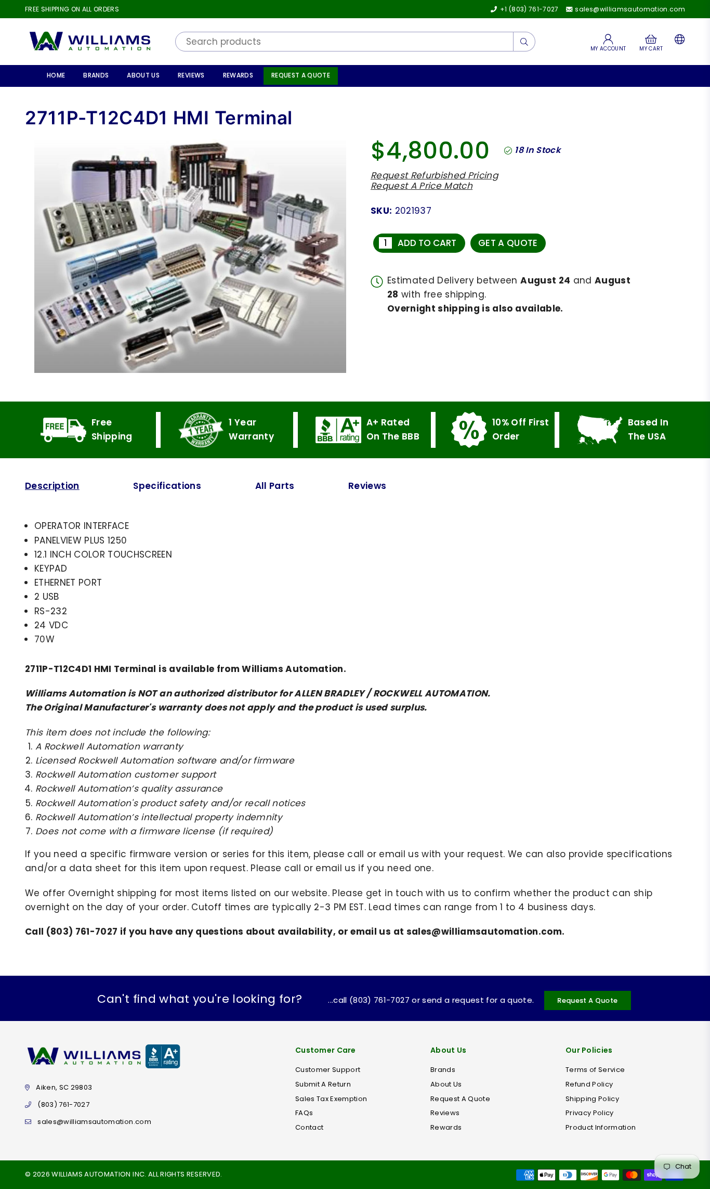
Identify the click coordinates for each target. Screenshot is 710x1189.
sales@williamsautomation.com (629, 9)
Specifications (167, 486)
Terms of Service (595, 1070)
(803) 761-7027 (63, 1104)
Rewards (238, 75)
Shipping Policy (592, 1099)
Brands (96, 75)
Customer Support (327, 1070)
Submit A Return (323, 1084)
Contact (309, 1127)
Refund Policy (589, 1084)
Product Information (601, 1127)
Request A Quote (300, 75)
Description (52, 486)
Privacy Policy (590, 1113)
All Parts (275, 486)
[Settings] (677, 41)
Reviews (191, 75)
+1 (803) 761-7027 (528, 9)
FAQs (304, 1113)
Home (56, 75)
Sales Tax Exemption (331, 1099)
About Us (143, 75)
